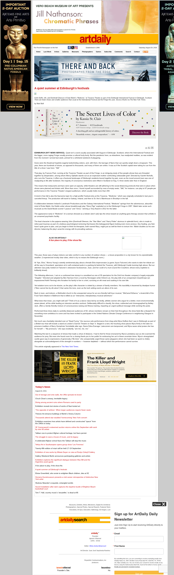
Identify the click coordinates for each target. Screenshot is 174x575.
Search (128, 52)
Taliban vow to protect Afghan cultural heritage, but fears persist (60, 433)
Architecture (107, 505)
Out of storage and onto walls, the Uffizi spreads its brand (58, 395)
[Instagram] (76, 48)
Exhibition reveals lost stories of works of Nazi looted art (57, 406)
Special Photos (82, 507)
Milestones (91, 505)
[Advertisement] (127, 403)
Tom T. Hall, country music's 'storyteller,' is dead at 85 (56, 493)
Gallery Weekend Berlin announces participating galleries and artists (62, 456)
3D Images (103, 510)
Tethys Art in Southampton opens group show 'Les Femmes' (59, 445)
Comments (119, 52)
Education (87, 510)
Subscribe (108, 52)
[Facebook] (69, 48)
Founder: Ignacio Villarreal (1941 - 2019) (95, 538)
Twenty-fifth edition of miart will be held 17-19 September (58, 448)
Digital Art (99, 505)
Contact (137, 52)
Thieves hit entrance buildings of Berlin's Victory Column (58, 414)
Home (38, 52)
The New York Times (70, 346)
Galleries (65, 52)
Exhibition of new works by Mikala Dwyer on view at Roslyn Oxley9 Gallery (65, 452)
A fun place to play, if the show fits (65, 240)
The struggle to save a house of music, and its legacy (56, 437)
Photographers (87, 52)
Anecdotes (73, 510)
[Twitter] (72, 48)
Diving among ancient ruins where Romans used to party (58, 402)
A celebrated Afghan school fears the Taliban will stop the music (60, 441)
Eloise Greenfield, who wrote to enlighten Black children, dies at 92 (62, 473)
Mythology (94, 510)
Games (98, 52)
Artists (56, 52)
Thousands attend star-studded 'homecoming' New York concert (61, 418)
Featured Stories (105, 507)
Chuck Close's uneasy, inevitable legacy (51, 398)
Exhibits (79, 505)
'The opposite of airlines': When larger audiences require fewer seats (63, 410)
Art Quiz (80, 510)
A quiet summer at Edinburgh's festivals (51, 469)
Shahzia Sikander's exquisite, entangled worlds (54, 483)
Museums (75, 52)
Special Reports (93, 507)
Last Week (47, 52)
